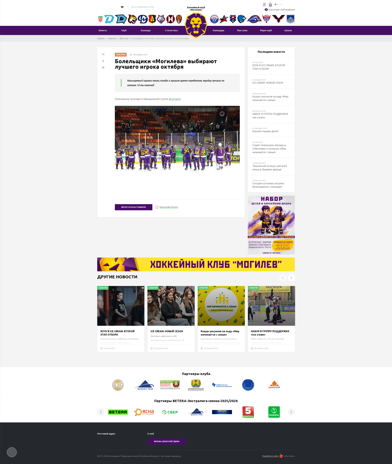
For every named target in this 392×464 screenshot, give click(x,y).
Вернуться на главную (133, 207)
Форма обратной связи (166, 441)
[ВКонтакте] (103, 55)
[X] (103, 68)
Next (291, 277)
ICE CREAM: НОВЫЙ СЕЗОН (167, 331)
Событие (103, 288)
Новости (112, 38)
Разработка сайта (270, 456)
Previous (282, 277)
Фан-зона (124, 38)
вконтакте (175, 99)
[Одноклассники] (103, 62)
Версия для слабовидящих (282, 9)
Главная (100, 38)
